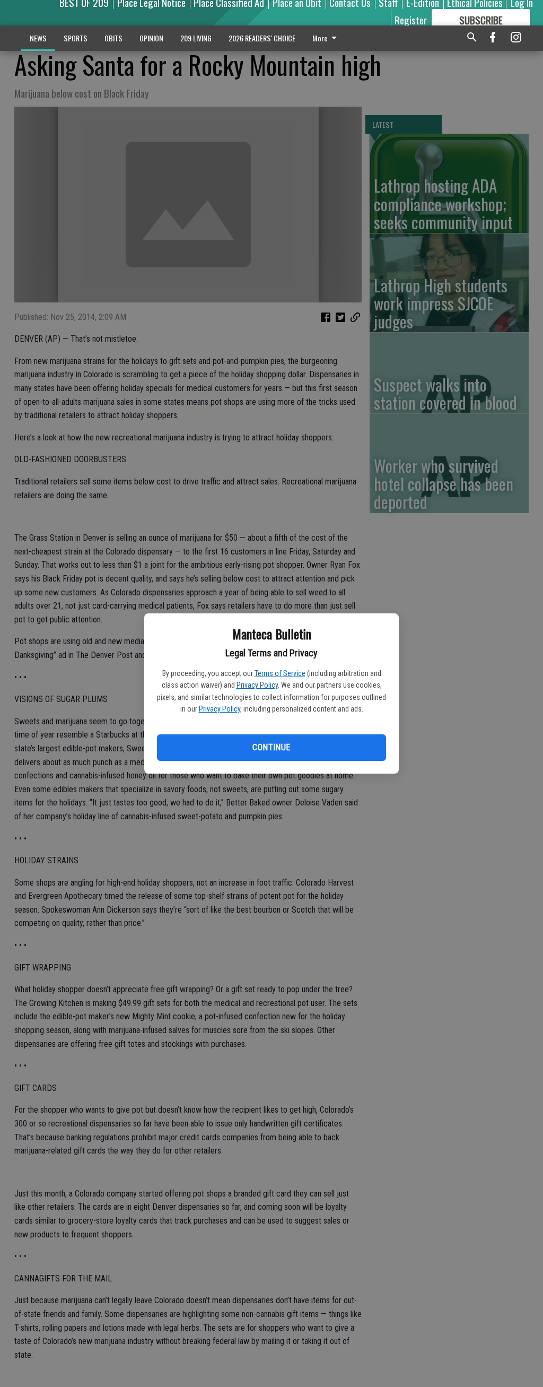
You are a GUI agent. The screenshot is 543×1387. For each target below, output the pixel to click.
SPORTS (75, 38)
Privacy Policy (257, 685)
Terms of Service (280, 673)
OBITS (113, 38)
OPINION (151, 38)
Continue (271, 747)
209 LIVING (196, 38)
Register (411, 20)
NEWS (38, 38)
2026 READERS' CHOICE (262, 38)
